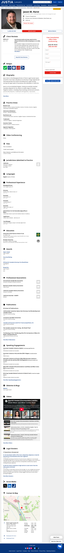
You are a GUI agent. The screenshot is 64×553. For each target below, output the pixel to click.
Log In (54, 2)
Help (29, 551)
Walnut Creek (29, 7)
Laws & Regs (37, 5)
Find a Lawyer (4, 5)
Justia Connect (12, 551)
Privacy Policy (42, 551)
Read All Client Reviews (22, 57)
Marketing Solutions (52, 5)
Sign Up (60, 2)
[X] (36, 548)
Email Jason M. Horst (11, 535)
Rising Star (6, 267)
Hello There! (56, 537)
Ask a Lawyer (12, 5)
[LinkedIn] (25, 548)
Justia (2, 7)
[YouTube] (27, 548)
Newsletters (44, 5)
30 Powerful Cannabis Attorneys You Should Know (15, 262)
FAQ (47, 81)
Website (5, 388)
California (14, 7)
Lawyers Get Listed (54, 81)
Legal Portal (19, 551)
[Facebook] (29, 548)
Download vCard (10, 538)
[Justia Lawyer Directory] (7, 2)
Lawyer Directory (8, 7)
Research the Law (21, 5)
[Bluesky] (35, 548)
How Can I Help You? (56, 541)
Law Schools (29, 5)
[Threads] (33, 548)
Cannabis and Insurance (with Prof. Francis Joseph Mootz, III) (18, 323)
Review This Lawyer (28, 23)
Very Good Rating (7, 257)
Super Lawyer (6, 252)
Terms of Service (34, 551)
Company (25, 551)
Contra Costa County (22, 7)
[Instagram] (31, 548)
